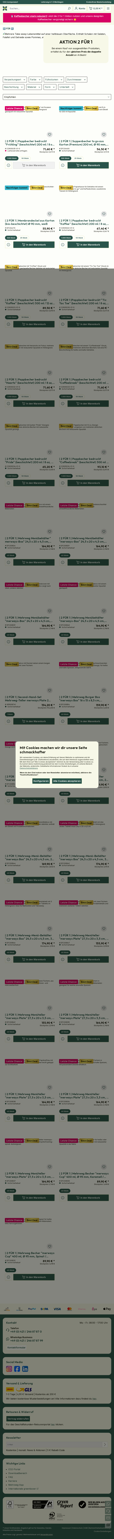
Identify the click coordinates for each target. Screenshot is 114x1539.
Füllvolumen (51, 79)
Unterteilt (64, 87)
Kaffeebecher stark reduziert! (30, 16)
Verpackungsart (12, 79)
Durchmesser (74, 79)
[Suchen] (69, 8)
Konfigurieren (41, 781)
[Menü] (108, 8)
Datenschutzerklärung (29, 768)
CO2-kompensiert (10, 2)
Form (47, 87)
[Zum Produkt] (8, 165)
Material (32, 87)
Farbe (33, 79)
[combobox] (37, 8)
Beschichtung (11, 87)
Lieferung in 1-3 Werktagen (52, 2)
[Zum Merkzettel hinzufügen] (50, 134)
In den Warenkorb (36, 165)
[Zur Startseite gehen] (5, 8)
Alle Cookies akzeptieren (67, 781)
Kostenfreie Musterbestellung (98, 2)
